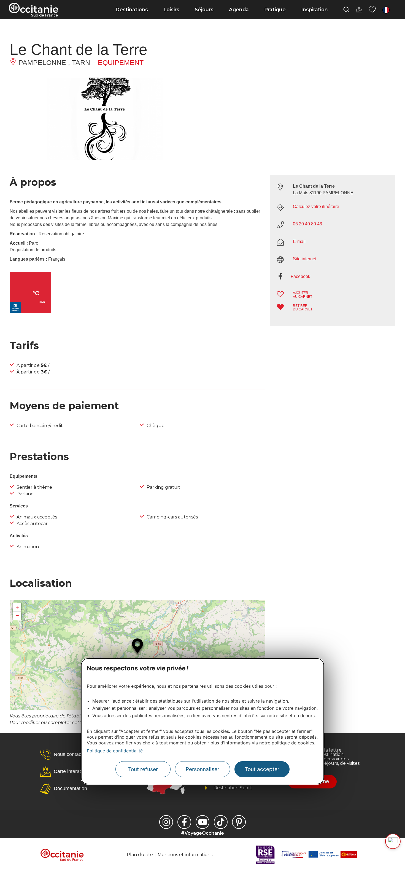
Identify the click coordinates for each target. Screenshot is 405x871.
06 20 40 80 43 (307, 224)
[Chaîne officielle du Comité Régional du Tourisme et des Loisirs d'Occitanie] (202, 822)
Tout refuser (143, 769)
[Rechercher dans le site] (346, 9)
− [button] (17, 615)
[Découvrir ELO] (393, 841)
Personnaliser (202, 769)
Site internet (304, 258)
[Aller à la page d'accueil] (33, 10)
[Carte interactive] (359, 9)
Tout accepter (262, 769)
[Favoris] (372, 9)
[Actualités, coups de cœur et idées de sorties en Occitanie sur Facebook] (184, 822)
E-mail (299, 241)
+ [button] (17, 607)
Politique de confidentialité (115, 750)
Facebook (300, 276)
